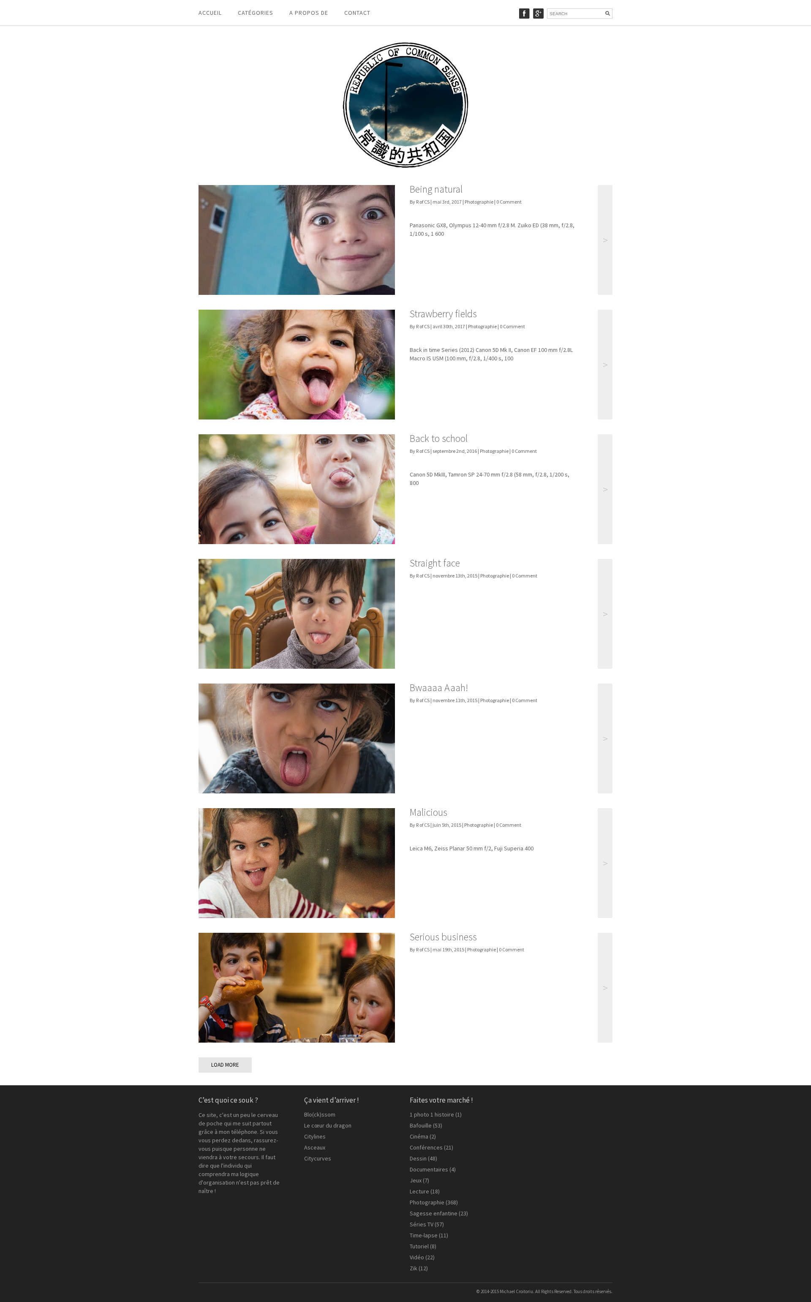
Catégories (255, 12)
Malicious (428, 812)
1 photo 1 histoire (432, 1114)
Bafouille (421, 1125)
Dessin (418, 1158)
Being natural (436, 189)
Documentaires (429, 1169)
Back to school (439, 438)
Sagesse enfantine (433, 1213)
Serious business (443, 936)
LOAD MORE (225, 1064)
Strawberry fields (443, 313)
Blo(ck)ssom (319, 1114)
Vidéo (417, 1257)
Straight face (435, 562)
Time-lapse (424, 1235)
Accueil (210, 12)
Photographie (479, 202)
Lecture (419, 1191)
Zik (413, 1268)
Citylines (315, 1136)
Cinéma (419, 1136)
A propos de (308, 12)
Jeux (416, 1180)
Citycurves (317, 1158)
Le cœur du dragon (327, 1125)
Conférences (426, 1147)
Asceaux (314, 1147)
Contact (357, 12)
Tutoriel (419, 1246)
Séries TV (421, 1224)
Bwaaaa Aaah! (439, 687)
